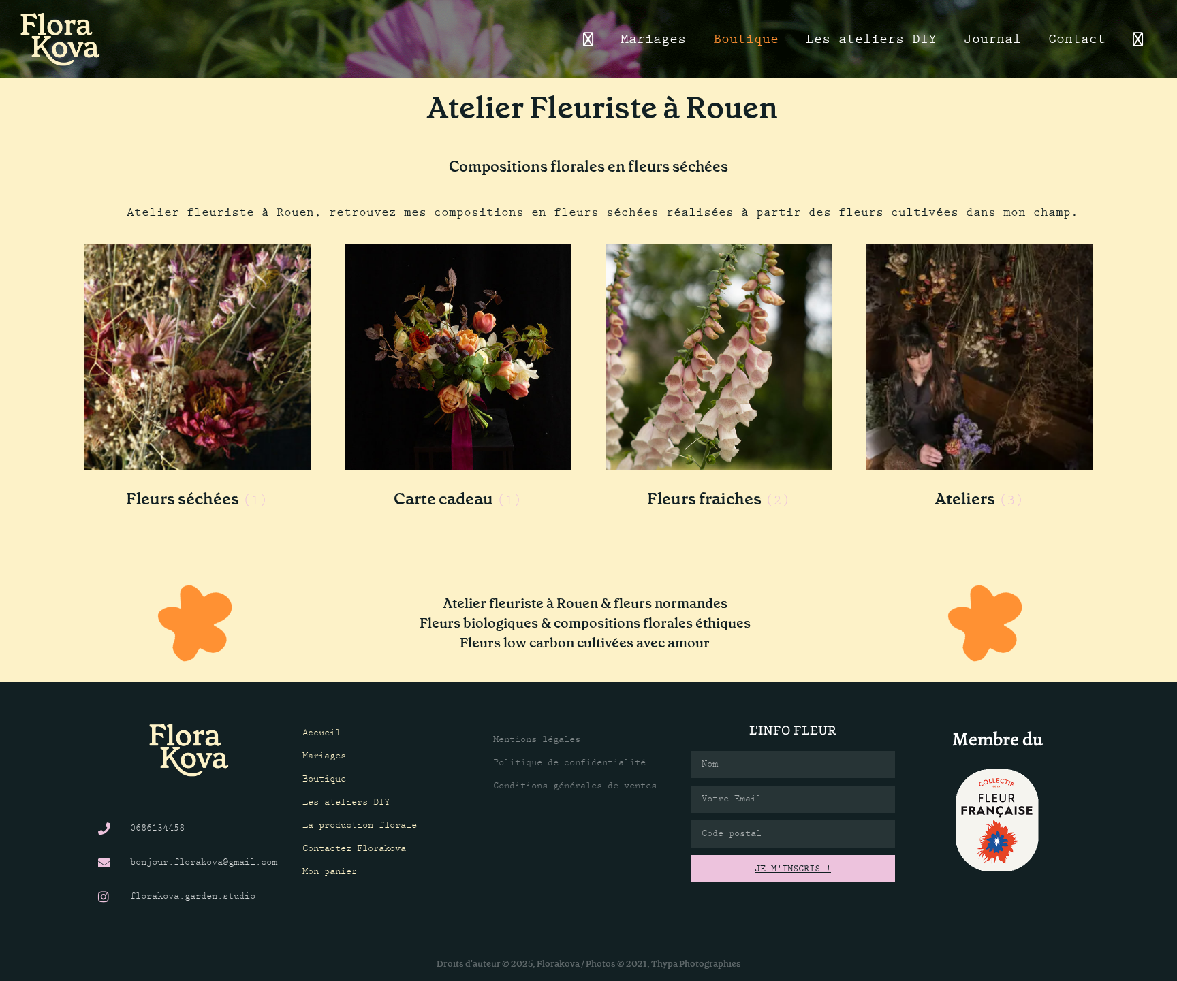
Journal (992, 39)
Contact (1076, 39)
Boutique (746, 39)
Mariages (653, 39)
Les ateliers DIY (871, 39)
